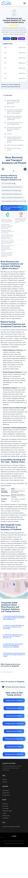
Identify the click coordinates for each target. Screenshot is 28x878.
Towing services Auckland (14, 708)
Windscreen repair (7, 811)
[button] (14, 584)
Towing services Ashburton (14, 700)
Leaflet (13, 598)
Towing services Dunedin (14, 731)
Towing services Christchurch (14, 723)
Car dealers (5, 818)
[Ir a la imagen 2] (14, 170)
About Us (4, 782)
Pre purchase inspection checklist (11, 826)
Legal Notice (5, 790)
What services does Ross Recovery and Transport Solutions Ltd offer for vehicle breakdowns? (14, 618)
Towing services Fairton (14, 746)
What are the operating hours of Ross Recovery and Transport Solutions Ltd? (13, 636)
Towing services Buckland (14, 716)
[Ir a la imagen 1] (13, 170)
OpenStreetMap (19, 598)
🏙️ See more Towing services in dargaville (12, 208)
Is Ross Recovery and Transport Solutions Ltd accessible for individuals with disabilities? (13, 645)
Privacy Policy (6, 795)
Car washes (5, 808)
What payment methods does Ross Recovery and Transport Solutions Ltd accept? (14, 654)
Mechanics (5, 803)
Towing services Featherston (14, 754)
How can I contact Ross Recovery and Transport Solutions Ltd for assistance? (13, 627)
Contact (4, 779)
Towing (4, 813)
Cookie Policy (5, 793)
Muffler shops (6, 815)
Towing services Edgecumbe (14, 739)
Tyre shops (5, 806)
